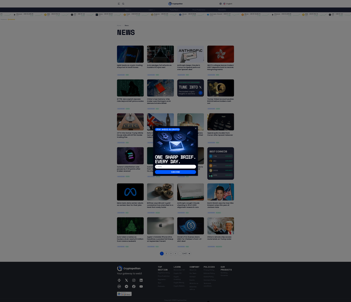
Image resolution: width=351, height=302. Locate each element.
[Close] (195, 128)
